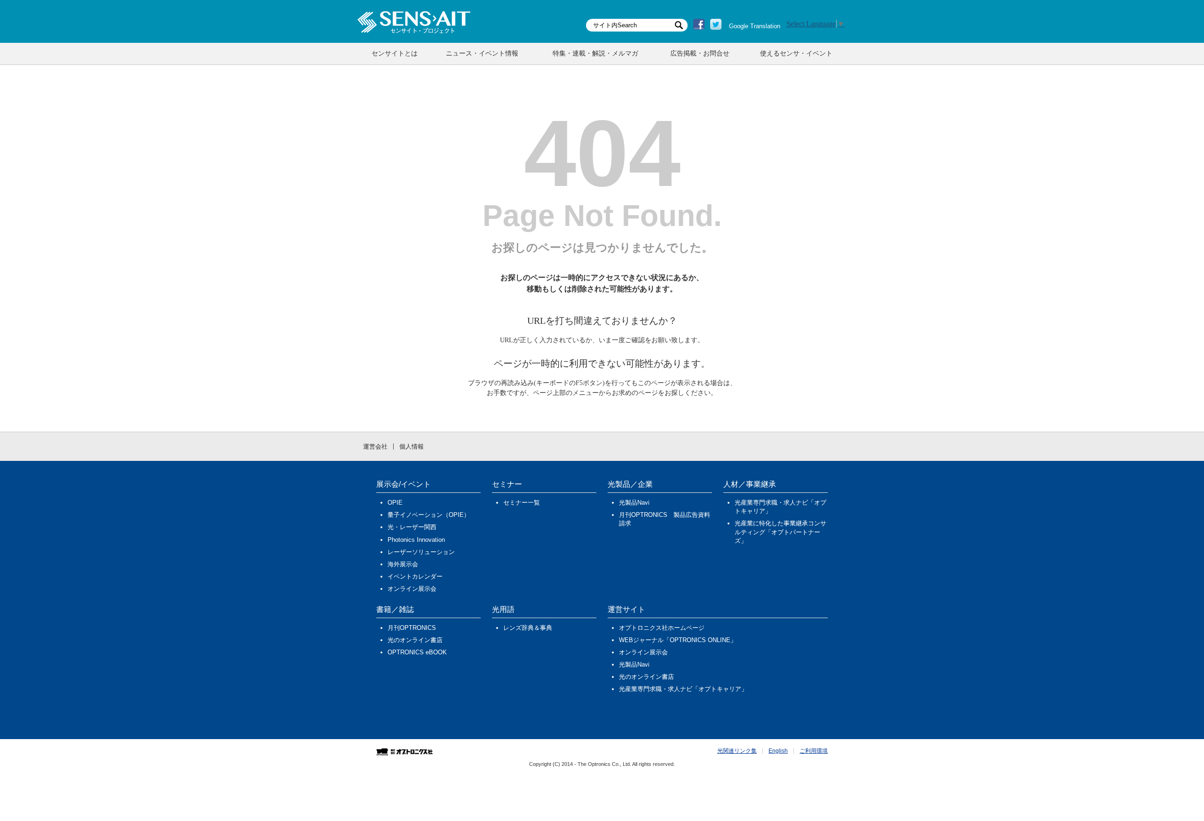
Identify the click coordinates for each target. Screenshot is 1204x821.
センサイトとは (395, 53)
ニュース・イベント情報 (482, 53)
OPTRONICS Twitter (715, 24)
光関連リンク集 (737, 751)
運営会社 (375, 446)
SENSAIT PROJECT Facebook (699, 24)
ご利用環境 (814, 751)
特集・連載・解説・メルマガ (595, 53)
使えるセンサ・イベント (796, 53)
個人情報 (411, 446)
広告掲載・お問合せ (699, 53)
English (778, 751)
